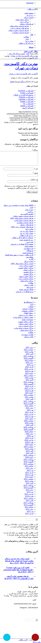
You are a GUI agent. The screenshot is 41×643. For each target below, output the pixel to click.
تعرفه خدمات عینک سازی (23, 220)
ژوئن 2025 (29, 347)
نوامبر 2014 (29, 481)
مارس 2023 (28, 369)
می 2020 (30, 436)
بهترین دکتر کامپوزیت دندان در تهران (24, 56)
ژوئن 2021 (29, 408)
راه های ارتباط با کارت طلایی (22, 238)
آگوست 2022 (28, 384)
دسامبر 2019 (28, 447)
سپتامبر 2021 (28, 401)
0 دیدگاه (25, 82)
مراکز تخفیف (28, 272)
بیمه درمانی (29, 210)
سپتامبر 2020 (28, 427)
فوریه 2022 (29, 390)
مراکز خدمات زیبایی (25, 279)
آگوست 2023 (28, 358)
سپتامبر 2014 (28, 485)
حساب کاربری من (26, 231)
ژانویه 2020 (29, 444)
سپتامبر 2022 (28, 382)
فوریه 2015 (29, 475)
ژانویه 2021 (29, 419)
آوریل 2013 (29, 513)
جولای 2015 (29, 466)
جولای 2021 (29, 406)
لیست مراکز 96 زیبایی (16, 54)
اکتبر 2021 (29, 399)
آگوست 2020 (28, 429)
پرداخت (30, 212)
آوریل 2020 (29, 438)
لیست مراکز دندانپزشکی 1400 (22, 263)
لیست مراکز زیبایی (26, 266)
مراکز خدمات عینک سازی (23, 328)
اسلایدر (30, 306)
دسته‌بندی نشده (27, 319)
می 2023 (30, 365)
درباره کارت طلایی (26, 235)
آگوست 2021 (28, 403)
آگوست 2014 (28, 488)
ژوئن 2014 (29, 490)
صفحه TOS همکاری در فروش (22, 244)
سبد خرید (29, 242)
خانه (27, 54)
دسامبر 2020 (28, 421)
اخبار (31, 207)
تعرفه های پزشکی (26, 225)
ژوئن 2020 (29, 434)
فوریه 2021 (29, 416)
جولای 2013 (29, 507)
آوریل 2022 (29, 386)
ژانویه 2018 (29, 457)
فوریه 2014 (29, 496)
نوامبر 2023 (29, 352)
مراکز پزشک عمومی (25, 268)
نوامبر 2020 (29, 423)
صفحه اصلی (28, 246)
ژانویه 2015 (29, 477)
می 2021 (30, 410)
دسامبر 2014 (28, 479)
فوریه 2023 (29, 371)
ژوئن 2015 (29, 468)
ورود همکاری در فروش (24, 291)
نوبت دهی (29, 287)
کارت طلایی (23, 640)
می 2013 (30, 511)
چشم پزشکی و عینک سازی (23, 317)
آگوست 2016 (28, 462)
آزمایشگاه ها (28, 302)
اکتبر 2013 (29, 500)
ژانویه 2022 (29, 393)
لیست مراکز (28, 261)
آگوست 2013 (28, 505)
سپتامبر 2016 (28, 459)
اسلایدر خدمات (27, 309)
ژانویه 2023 (29, 373)
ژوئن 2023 (29, 362)
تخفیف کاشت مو (27, 214)
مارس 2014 (28, 494)
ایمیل (35, 173)
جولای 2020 (29, 431)
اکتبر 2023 (29, 354)
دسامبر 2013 (28, 498)
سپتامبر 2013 (28, 503)
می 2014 (30, 492)
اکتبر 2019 (29, 451)
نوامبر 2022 (29, 378)
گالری (31, 259)
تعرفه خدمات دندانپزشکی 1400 (21, 218)
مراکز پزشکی (28, 270)
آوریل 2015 (29, 472)
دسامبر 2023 (28, 350)
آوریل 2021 (29, 412)
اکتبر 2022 (29, 380)
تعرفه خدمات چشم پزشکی (23, 216)
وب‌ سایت (34, 179)
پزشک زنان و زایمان (25, 315)
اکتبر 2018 (29, 453)
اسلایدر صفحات (27, 311)
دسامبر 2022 (28, 375)
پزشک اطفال (28, 313)
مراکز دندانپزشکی (26, 281)
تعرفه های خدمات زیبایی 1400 (22, 227)
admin (12, 82)
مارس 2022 (28, 388)
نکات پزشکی (28, 285)
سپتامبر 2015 (28, 464)
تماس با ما (29, 229)
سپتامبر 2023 (28, 356)
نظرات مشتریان (27, 335)
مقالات (30, 283)
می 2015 (30, 470)
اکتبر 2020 (29, 425)
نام (36, 169)
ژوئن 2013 (29, 509)
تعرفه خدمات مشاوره (25, 222)
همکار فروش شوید (26, 289)
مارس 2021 (28, 414)
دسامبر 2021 (28, 395)
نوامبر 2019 (29, 449)
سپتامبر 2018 (28, 455)
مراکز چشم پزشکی (26, 276)
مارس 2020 (28, 440)
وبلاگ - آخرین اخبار (31, 51)
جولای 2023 (29, 360)
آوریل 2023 (29, 367)
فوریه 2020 (29, 442)
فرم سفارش (28, 248)
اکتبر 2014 (29, 483)
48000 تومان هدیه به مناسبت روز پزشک (18, 205)
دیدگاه (35, 150)
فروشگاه (30, 251)
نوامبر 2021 (29, 397)
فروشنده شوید (27, 253)
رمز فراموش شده (26, 240)
